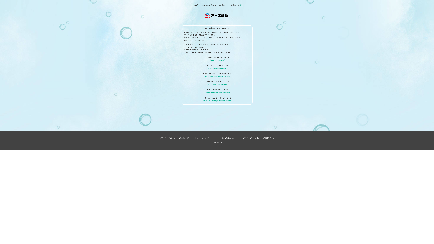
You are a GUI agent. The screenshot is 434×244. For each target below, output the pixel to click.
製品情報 (196, 5)
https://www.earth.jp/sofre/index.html (217, 92)
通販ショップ (235, 5)
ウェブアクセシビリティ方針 (249, 138)
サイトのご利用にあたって (227, 138)
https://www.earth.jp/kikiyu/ (217, 68)
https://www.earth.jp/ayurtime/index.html (217, 101)
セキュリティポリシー (185, 138)
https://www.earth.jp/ (217, 60)
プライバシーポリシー (167, 138)
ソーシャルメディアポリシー (206, 138)
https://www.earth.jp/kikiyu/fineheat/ (217, 76)
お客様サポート (223, 5)
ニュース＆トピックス (209, 5)
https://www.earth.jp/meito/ (217, 84)
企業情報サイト (267, 138)
